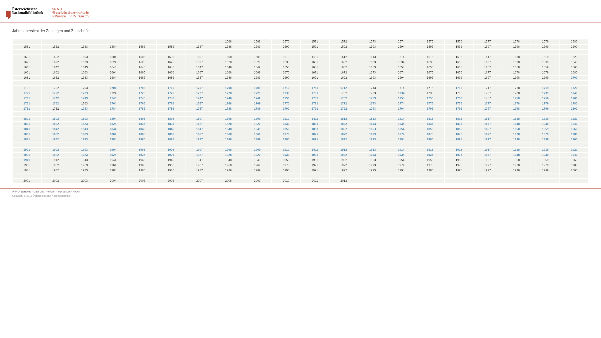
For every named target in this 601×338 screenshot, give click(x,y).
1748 (228, 98)
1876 (459, 134)
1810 (286, 118)
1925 (142, 155)
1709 (257, 88)
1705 (142, 88)
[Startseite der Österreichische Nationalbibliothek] (25, 18)
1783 (84, 108)
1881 (26, 139)
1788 (228, 108)
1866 (171, 134)
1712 (343, 88)
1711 (315, 88)
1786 (171, 108)
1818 (516, 118)
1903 (84, 149)
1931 (315, 155)
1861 (26, 134)
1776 (459, 103)
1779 (545, 103)
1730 (286, 93)
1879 (545, 134)
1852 (343, 129)
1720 (574, 88)
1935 (430, 155)
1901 (26, 149)
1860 (574, 129)
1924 (113, 155)
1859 (545, 129)
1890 (286, 139)
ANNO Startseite (21, 191)
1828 (228, 124)
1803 (84, 118)
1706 (171, 88)
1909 (257, 149)
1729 (257, 93)
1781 (26, 108)
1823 (84, 124)
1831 (315, 124)
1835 (430, 124)
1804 (113, 118)
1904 (113, 149)
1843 (84, 129)
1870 (286, 134)
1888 (228, 139)
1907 (199, 149)
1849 (257, 129)
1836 (459, 124)
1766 (171, 103)
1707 (199, 88)
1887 (199, 139)
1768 (228, 103)
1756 (459, 98)
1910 (286, 149)
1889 (257, 139)
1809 (257, 118)
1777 (487, 103)
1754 (401, 98)
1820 (574, 118)
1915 (430, 149)
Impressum (64, 191)
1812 (343, 118)
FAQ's (76, 191)
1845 (142, 129)
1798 (516, 108)
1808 (228, 118)
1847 (199, 129)
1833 (372, 124)
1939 (545, 155)
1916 (459, 149)
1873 (372, 134)
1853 (372, 129)
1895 (430, 139)
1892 (343, 139)
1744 (113, 98)
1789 (257, 108)
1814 (401, 118)
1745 (142, 98)
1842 (55, 129)
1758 (516, 98)
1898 (516, 139)
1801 (26, 118)
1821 (26, 124)
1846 (171, 129)
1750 (286, 98)
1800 (574, 108)
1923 (84, 155)
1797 (487, 108)
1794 (401, 108)
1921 (26, 155)
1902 (55, 149)
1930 (286, 155)
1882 (55, 139)
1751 (315, 98)
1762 (55, 103)
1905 (142, 149)
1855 (430, 129)
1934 (401, 155)
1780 (574, 103)
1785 (142, 108)
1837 (487, 124)
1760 (574, 98)
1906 (171, 149)
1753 (372, 98)
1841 (26, 129)
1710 (286, 88)
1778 (516, 103)
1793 (372, 108)
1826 (171, 124)
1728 (228, 93)
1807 (199, 118)
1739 (545, 93)
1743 (84, 98)
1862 (55, 134)
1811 (315, 118)
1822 (55, 124)
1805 (142, 118)
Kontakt (50, 191)
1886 (171, 139)
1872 (343, 134)
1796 (459, 108)
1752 (343, 98)
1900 (574, 139)
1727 (199, 93)
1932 (343, 155)
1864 (113, 134)
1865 (142, 134)
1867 (199, 134)
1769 (257, 103)
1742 (55, 98)
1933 (372, 155)
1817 (487, 118)
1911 (315, 149)
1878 (516, 134)
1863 (84, 134)
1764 (113, 103)
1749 (257, 98)
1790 (286, 108)
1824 (113, 124)
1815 (430, 118)
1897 (487, 139)
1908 (228, 149)
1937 (487, 155)
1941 (26, 160)
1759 (545, 98)
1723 (84, 93)
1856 (459, 129)
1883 (84, 139)
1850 (286, 129)
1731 (315, 93)
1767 (199, 103)
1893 (372, 139)
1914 (401, 149)
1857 (487, 129)
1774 (401, 103)
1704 (113, 88)
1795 (430, 108)
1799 (545, 108)
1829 (257, 124)
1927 (199, 155)
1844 (113, 129)
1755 (430, 98)
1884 (113, 139)
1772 (343, 103)
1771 (315, 103)
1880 (574, 134)
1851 (315, 129)
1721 (26, 93)
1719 (545, 88)
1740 (574, 93)
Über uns (39, 191)
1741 (26, 98)
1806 (171, 118)
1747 (199, 98)
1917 (487, 149)
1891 (315, 139)
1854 (401, 129)
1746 (171, 98)
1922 (55, 155)
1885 (142, 139)
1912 (343, 149)
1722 (55, 93)
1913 (372, 149)
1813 (372, 118)
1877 (487, 134)
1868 (228, 134)
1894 (401, 139)
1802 (55, 118)
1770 (286, 103)
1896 (459, 139)
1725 (142, 93)
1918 (516, 149)
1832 (343, 124)
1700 (574, 77)
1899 (545, 139)
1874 (401, 134)
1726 (171, 93)
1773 (372, 103)
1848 (228, 129)
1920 (574, 149)
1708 (228, 88)
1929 (257, 155)
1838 (516, 124)
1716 (459, 88)
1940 (574, 155)
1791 (315, 108)
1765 (142, 103)
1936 (459, 155)
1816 (459, 118)
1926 (171, 155)
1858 (516, 129)
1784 (113, 108)
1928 (228, 155)
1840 (574, 124)
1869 (257, 134)
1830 (286, 124)
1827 (199, 124)
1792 (343, 108)
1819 (545, 118)
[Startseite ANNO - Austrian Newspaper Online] (71, 18)
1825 (142, 124)
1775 (430, 103)
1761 (26, 103)
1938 (516, 155)
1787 (199, 108)
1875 (430, 134)
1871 (315, 134)
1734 (401, 93)
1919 (545, 149)
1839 (545, 124)
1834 (401, 124)
